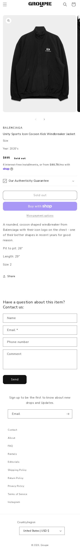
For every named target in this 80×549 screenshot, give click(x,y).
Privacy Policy (16, 486)
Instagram (14, 502)
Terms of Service (17, 494)
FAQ (10, 445)
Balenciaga (13, 128)
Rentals (12, 454)
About (11, 438)
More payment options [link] (40, 215)
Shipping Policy (17, 470)
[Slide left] (35, 119)
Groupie (44, 545)
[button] (5, 4)
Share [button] (11, 276)
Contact (12, 429)
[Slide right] (44, 119)
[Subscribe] (67, 413)
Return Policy (15, 478)
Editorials (14, 461)
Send (15, 379)
